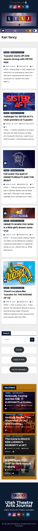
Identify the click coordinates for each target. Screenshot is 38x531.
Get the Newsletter (19, 370)
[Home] (3, 30)
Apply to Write (19, 360)
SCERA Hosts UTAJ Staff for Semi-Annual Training (18, 463)
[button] (26, 31)
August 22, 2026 (13, 448)
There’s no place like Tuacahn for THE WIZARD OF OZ (18, 294)
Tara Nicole (24, 66)
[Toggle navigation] (15, 30)
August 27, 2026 (13, 405)
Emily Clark (27, 405)
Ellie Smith (27, 427)
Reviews (6, 52)
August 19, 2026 (13, 470)
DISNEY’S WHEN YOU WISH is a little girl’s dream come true (18, 227)
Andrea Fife (24, 184)
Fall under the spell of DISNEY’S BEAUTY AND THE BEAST (19, 177)
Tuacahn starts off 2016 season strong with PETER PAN (18, 59)
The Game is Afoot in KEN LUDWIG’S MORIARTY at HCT (17, 442)
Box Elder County (11, 414)
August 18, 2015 (11, 124)
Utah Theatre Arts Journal (19, 504)
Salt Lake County (18, 393)
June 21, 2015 (10, 234)
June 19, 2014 (10, 302)
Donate (19, 350)
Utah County (10, 457)
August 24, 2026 (13, 427)
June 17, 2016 (10, 66)
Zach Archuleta (27, 124)
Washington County (17, 52)
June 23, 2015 (10, 184)
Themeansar (19, 526)
